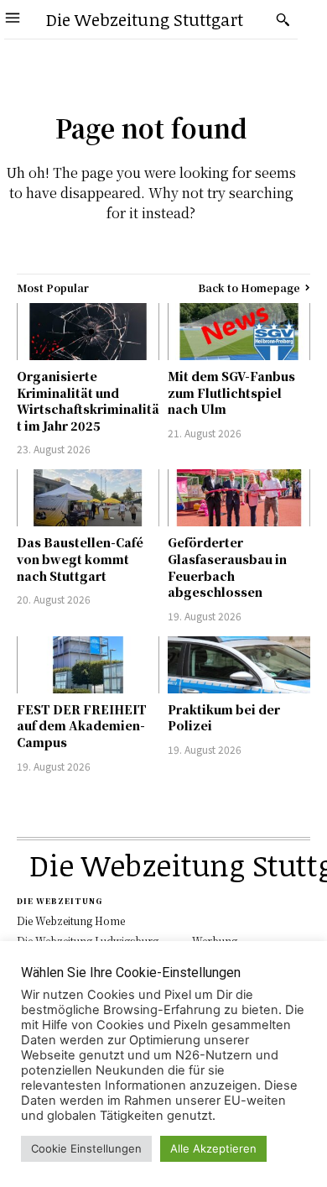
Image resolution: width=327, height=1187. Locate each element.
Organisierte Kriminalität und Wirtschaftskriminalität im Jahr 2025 (88, 401)
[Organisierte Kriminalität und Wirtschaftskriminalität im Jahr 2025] (88, 331)
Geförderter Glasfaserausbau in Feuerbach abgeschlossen (227, 567)
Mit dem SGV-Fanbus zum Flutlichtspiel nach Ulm (231, 392)
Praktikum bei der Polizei (224, 718)
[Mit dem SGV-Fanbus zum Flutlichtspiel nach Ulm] (239, 331)
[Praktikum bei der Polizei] (239, 664)
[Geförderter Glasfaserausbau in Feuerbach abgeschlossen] (239, 497)
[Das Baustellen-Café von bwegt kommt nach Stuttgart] (88, 497)
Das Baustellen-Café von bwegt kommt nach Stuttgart (80, 558)
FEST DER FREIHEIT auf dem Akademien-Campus (82, 725)
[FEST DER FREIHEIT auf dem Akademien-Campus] (88, 664)
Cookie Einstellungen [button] (86, 1148)
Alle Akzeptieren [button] (213, 1148)
